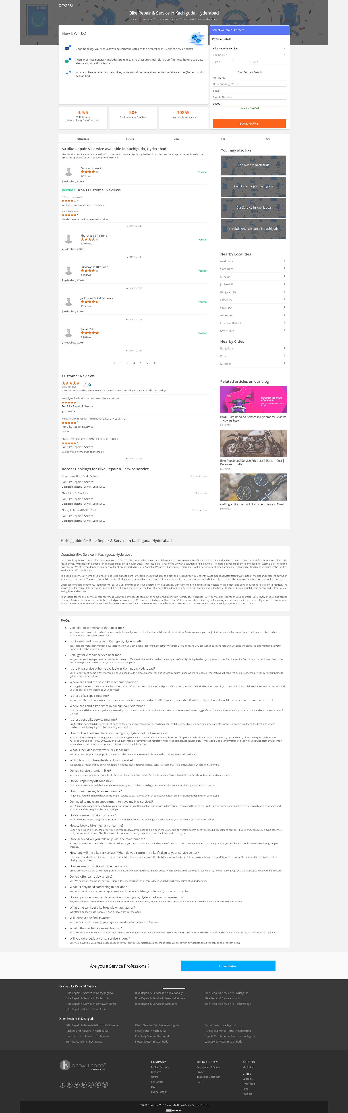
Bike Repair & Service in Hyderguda (226, 993)
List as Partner (228, 966)
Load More (135, 225)
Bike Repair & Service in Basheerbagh (227, 1003)
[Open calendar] (233, 60)
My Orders (248, 1067)
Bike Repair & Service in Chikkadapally (159, 993)
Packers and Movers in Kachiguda (87, 1030)
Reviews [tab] (130, 138)
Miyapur (225, 276)
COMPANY (158, 1062)
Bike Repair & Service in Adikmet (86, 1009)
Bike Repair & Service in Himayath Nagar (91, 1003)
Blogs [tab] (176, 138)
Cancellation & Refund (209, 1067)
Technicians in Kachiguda (220, 1025)
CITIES (247, 1074)
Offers (154, 1076)
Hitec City (226, 300)
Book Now (248, 123)
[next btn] (154, 363)
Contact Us (157, 1081)
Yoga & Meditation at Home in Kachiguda (230, 1036)
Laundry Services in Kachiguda (223, 1041)
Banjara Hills (228, 292)
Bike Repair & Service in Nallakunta (87, 998)
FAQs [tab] (267, 138)
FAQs (199, 1081)
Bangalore (226, 348)
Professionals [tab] (82, 138)
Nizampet (226, 307)
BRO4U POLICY (207, 1062)
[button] (249, 30)
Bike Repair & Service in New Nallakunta (160, 998)
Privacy (201, 1072)
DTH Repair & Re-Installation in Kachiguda (92, 1025)
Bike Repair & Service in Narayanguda (89, 993)
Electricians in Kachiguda (150, 1030)
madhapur (226, 261)
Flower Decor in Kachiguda (151, 1041)
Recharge (156, 1072)
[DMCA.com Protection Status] (174, 1111)
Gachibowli (227, 269)
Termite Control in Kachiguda (84, 1041)
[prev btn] (114, 363)
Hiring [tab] (222, 138)
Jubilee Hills (227, 284)
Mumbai (225, 364)
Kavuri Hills (227, 331)
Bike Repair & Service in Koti (222, 998)
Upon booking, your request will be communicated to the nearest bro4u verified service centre (134, 49)
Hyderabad (249, 1083)
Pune (223, 356)
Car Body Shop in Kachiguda (152, 1036)
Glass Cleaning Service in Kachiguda (157, 1025)
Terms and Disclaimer (208, 1076)
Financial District (230, 323)
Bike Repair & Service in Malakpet (156, 1003)
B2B (153, 1086)
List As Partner (159, 1091)
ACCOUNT (250, 1062)
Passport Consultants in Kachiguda (87, 1036)
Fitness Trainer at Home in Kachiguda (227, 1030)
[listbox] (249, 48)
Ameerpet (226, 315)
